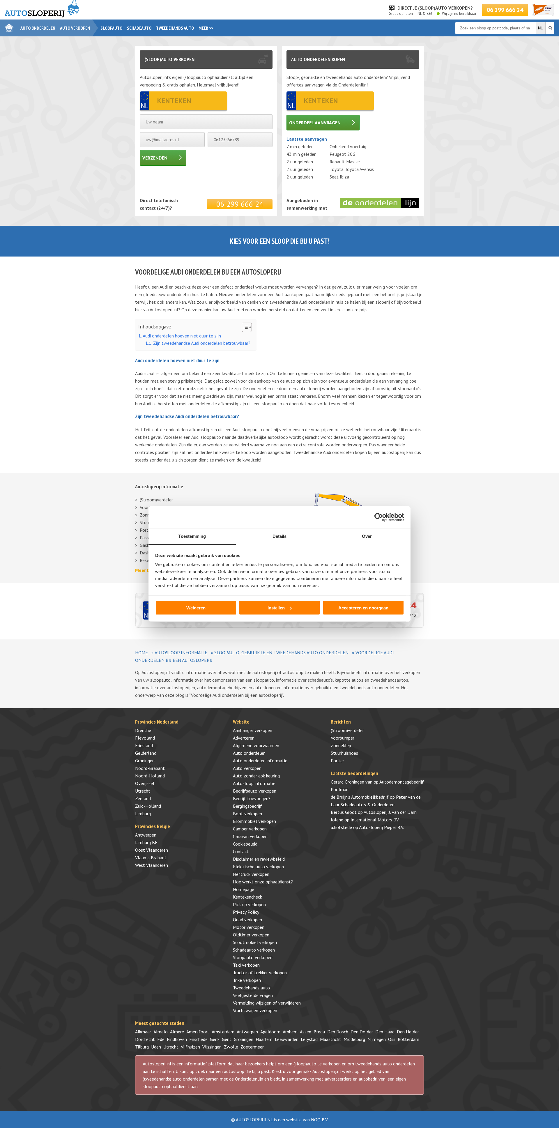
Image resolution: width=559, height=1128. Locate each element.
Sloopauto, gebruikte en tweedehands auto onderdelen (281, 652)
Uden (156, 1047)
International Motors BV (375, 820)
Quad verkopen (247, 919)
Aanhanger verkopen (252, 730)
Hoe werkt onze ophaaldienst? (263, 882)
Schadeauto (139, 28)
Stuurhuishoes (344, 753)
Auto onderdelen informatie (260, 760)
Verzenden (154, 158)
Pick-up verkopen (249, 904)
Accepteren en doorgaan (363, 607)
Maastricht (330, 1039)
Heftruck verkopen (251, 874)
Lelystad (309, 1039)
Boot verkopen (247, 813)
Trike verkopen (247, 980)
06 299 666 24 (505, 10)
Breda (319, 1032)
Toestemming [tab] (192, 536)
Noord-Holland (150, 776)
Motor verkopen (248, 927)
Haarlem (264, 1039)
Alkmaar (143, 1032)
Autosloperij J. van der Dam (390, 812)
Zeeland (143, 798)
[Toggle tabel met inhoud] (243, 327)
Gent (226, 1039)
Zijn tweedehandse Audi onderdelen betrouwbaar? (201, 343)
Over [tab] (367, 536)
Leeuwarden (286, 1039)
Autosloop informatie (181, 652)
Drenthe (143, 730)
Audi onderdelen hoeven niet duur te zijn (182, 336)
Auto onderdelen (37, 28)
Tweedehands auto (175, 28)
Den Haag (385, 1032)
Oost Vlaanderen (151, 850)
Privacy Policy (246, 912)
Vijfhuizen (190, 1047)
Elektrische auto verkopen (258, 866)
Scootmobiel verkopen (255, 942)
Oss (391, 1039)
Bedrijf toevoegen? (251, 798)
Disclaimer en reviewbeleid (259, 859)
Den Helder (408, 1032)
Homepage (243, 889)
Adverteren (243, 738)
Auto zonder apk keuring (256, 776)
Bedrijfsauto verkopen (254, 791)
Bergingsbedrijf (247, 806)
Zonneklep (341, 745)
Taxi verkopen (246, 965)
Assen (305, 1032)
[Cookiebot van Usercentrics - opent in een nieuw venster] (378, 517)
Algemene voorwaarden (256, 745)
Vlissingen (212, 1047)
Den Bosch (337, 1032)
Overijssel (144, 783)
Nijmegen (376, 1039)
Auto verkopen (75, 28)
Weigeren (196, 607)
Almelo (160, 1032)
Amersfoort (197, 1032)
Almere (177, 1032)
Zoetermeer (252, 1047)
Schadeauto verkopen (254, 950)
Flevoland (145, 738)
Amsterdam (223, 1032)
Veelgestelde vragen (253, 995)
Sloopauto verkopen (253, 957)
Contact (241, 851)
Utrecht (142, 791)
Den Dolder (362, 1032)
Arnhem (290, 1032)
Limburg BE (146, 842)
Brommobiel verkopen (254, 821)
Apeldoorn (270, 1032)
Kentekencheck (247, 897)
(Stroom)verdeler (156, 500)
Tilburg (142, 1047)
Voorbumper (342, 738)
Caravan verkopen (250, 836)
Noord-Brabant (150, 768)
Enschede (198, 1039)
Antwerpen (145, 835)
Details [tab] (280, 536)
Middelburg (354, 1039)
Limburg (143, 813)
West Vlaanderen (151, 865)
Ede (160, 1039)
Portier (337, 760)
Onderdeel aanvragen (315, 122)
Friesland (144, 745)
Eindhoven (177, 1039)
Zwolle (231, 1047)
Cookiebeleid (245, 844)
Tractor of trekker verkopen (260, 972)
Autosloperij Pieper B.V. (381, 827)
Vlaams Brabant (151, 857)
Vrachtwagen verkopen (255, 1010)
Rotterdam (408, 1039)
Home (141, 652)
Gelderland (145, 753)
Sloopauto (111, 28)
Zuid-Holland (148, 806)
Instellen (276, 607)
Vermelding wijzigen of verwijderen (267, 1003)
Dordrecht (145, 1039)
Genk (215, 1039)
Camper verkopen (250, 829)
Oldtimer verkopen (251, 935)
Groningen (145, 760)
